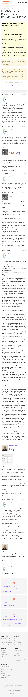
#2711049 (24, 94)
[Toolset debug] (13, 153)
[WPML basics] (19, 153)
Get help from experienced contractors (11, 602)
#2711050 (24, 126)
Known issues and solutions (9, 586)
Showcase (16, 640)
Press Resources (17, 644)
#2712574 (24, 192)
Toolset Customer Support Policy (10, 616)
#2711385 (24, 147)
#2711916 (24, 173)
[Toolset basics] (11, 153)
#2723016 (24, 443)
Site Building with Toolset (6, 638)
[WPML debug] (13, 448)
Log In (19, 2)
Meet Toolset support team (8, 605)
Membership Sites (5, 679)
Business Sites (4, 677)
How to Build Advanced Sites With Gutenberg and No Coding (19, 652)
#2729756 (24, 542)
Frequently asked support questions (10, 589)
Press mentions (17, 642)
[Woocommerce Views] (17, 153)
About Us (3, 650)
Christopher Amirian (16, 85)
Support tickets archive (8, 591)
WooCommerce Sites (5, 675)
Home (2, 7)
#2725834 (24, 499)
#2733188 (24, 564)
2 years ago (21, 84)
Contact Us (3, 652)
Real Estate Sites (4, 673)
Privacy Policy (4, 654)
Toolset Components (5, 640)
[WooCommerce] (15, 153)
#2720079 (24, 250)
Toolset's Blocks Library (6, 642)
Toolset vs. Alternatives (6, 644)
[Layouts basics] (9, 153)
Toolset (5, 2)
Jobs (2, 656)
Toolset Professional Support (9, 7)
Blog (15, 638)
